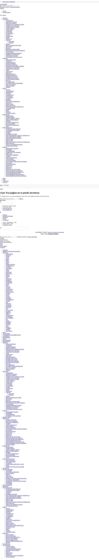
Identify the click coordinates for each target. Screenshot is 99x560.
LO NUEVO (6, 468)
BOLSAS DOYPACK (11, 419)
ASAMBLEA (9, 316)
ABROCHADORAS (11, 59)
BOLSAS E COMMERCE (12, 155)
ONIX (7, 263)
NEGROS (11, 42)
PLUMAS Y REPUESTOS (12, 122)
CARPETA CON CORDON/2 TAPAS (15, 24)
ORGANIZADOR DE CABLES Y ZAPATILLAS (18, 135)
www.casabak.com (7, 209)
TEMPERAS (9, 482)
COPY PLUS (9, 290)
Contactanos (6, 181)
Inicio (1, 185)
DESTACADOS (7, 417)
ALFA (7, 258)
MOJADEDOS (6, 337)
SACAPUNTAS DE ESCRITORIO (14, 83)
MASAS (8, 474)
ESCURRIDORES (10, 151)
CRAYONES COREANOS (12, 472)
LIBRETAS (8, 100)
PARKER (8, 121)
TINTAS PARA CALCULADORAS (14, 555)
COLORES (11, 41)
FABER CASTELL (10, 264)
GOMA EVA (9, 39)
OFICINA (5, 58)
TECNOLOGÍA (7, 545)
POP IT (7, 465)
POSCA (8, 261)
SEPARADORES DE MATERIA (14, 53)
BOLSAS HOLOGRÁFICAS (13, 537)
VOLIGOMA (9, 483)
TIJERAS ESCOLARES (11, 55)
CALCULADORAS (11, 547)
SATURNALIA (9, 315)
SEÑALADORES (10, 86)
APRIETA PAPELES (11, 63)
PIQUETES (8, 168)
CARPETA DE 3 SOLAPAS (12, 25)
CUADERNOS (9, 33)
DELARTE (8, 298)
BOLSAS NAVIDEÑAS (11, 538)
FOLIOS (8, 35)
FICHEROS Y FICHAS (11, 134)
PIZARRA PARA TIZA (11, 75)
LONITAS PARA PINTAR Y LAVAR (15, 464)
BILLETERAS (6, 333)
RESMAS (8, 109)
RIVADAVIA (9, 282)
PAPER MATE (9, 254)
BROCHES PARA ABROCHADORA (15, 66)
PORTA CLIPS (9, 139)
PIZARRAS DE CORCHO (12, 78)
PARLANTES (9, 553)
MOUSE (8, 551)
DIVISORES (9, 149)
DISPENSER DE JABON (12, 148)
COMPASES (9, 31)
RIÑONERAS (6, 341)
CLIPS (7, 70)
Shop (4, 179)
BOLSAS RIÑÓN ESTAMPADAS (14, 541)
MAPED (8, 329)
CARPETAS (9, 131)
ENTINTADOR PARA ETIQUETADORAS (16, 161)
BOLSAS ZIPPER (10, 444)
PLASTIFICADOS (10, 108)
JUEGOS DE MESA (11, 461)
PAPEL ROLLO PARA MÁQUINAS (15, 106)
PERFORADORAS (10, 74)
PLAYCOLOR (9, 310)
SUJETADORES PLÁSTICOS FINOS (15, 174)
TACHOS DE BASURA (12, 146)
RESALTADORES (10, 123)
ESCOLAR (5, 19)
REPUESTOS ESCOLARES (13, 49)
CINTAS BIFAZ (10, 159)
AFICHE (8, 89)
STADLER (8, 305)
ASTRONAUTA (10, 265)
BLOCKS (8, 93)
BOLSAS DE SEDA (11, 536)
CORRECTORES (10, 117)
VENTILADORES (10, 556)
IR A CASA (3, 200)
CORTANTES (9, 71)
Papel (16, 7)
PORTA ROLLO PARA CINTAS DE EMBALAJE (18, 142)
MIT (7, 308)
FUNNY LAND (9, 292)
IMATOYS (8, 303)
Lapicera (12, 7)
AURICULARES (10, 546)
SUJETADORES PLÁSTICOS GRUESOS (16, 176)
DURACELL (9, 273)
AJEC (7, 277)
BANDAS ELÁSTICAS (11, 65)
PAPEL (4, 88)
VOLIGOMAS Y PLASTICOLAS (14, 57)
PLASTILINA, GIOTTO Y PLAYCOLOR (16, 481)
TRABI (7, 256)
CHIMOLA (8, 322)
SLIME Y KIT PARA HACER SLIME (15, 466)
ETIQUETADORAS (11, 164)
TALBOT (8, 288)
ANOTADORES (10, 91)
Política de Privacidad (8, 216)
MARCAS (5, 252)
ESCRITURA (6, 114)
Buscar (2, 8)
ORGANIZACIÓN (7, 127)
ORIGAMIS (9, 476)
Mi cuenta (5, 217)
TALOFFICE (9, 331)
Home (4, 178)
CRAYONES (9, 32)
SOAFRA (8, 311)
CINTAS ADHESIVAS (11, 157)
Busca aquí (2, 5)
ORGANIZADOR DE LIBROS (13, 136)
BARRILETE (9, 92)
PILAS (4, 338)
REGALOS (5, 533)
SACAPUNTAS (10, 52)
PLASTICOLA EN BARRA (12, 479)
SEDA (7, 110)
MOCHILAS (9, 46)
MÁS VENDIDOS (7, 485)
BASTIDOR (9, 470)
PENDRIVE (9, 554)
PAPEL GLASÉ (9, 104)
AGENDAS (9, 61)
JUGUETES (9, 462)
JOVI (7, 325)
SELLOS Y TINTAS (11, 84)
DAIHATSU (9, 306)
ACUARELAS (9, 20)
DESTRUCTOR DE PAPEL (12, 550)
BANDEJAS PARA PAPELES (13, 129)
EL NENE (8, 267)
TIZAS (7, 126)
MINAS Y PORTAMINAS (12, 119)
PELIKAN (8, 280)
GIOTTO (8, 286)
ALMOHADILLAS (10, 62)
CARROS (8, 156)
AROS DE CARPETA (11, 23)
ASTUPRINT (9, 268)
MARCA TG (9, 166)
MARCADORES (10, 473)
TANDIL (8, 301)
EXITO (7, 275)
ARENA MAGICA (10, 460)
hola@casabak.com (7, 208)
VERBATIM (9, 281)
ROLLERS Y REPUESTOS (12, 125)
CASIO (7, 294)
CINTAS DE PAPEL (11, 160)
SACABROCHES (10, 82)
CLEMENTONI (9, 299)
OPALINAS (9, 102)
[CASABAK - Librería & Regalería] (3, 4)
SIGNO (7, 284)
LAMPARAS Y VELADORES (13, 152)
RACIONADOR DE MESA (12, 79)
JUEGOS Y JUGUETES (8, 459)
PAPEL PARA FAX (10, 105)
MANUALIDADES (7, 469)
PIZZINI (8, 276)
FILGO (7, 295)
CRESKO (8, 293)
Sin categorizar (6, 543)
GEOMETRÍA (9, 36)
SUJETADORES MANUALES (13, 173)
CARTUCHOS (9, 29)
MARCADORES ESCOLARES (13, 45)
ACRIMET (8, 328)
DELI (7, 285)
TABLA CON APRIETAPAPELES (14, 144)
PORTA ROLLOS (10, 143)
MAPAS (8, 44)
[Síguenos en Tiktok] (0, 212)
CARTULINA (9, 96)
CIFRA (7, 314)
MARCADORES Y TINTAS (12, 118)
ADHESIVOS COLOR (11, 22)
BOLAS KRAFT (10, 534)
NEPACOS (8, 72)
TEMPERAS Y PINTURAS (12, 54)
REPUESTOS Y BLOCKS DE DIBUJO (15, 50)
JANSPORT (9, 278)
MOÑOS (8, 542)
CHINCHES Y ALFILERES (12, 69)
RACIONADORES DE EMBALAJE (14, 172)
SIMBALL (8, 312)
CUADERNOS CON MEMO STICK (12, 335)
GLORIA (8, 297)
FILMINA (8, 99)
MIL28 (7, 259)
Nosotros (5, 182)
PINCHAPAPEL (7, 340)
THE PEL (8, 324)
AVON (7, 271)
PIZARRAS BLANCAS (11, 76)
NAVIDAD (5, 486)
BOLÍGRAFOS (9, 116)
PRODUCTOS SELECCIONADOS (11, 251)
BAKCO (8, 327)
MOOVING (9, 272)
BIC (7, 319)
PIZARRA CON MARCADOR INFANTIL (16, 478)
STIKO (7, 269)
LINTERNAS (6, 336)
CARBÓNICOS (9, 95)
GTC (7, 302)
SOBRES (8, 112)
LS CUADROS (9, 318)
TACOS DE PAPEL (10, 113)
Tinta (18, 7)
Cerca (1, 239)
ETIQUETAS (9, 165)
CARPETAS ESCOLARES (12, 27)
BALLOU (8, 307)
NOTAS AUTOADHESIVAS (13, 101)
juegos (4, 332)
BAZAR (5, 147)
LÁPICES (8, 40)
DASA (7, 320)
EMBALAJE (9, 153)
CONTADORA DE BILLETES (13, 549)
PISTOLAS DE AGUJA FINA (13, 169)
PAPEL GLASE (9, 477)
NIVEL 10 (8, 255)
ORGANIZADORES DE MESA (13, 138)
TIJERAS (8, 87)
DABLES (5, 250)
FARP (7, 260)
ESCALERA (9, 163)
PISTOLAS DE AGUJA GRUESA (14, 170)
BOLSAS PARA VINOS (12, 539)
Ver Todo (5, 18)
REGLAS (8, 48)
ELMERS (8, 323)
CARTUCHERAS (10, 28)
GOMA (7, 37)
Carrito (4, 218)
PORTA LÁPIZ (9, 140)
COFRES (8, 132)
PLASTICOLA (9, 289)
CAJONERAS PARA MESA (13, 130)
